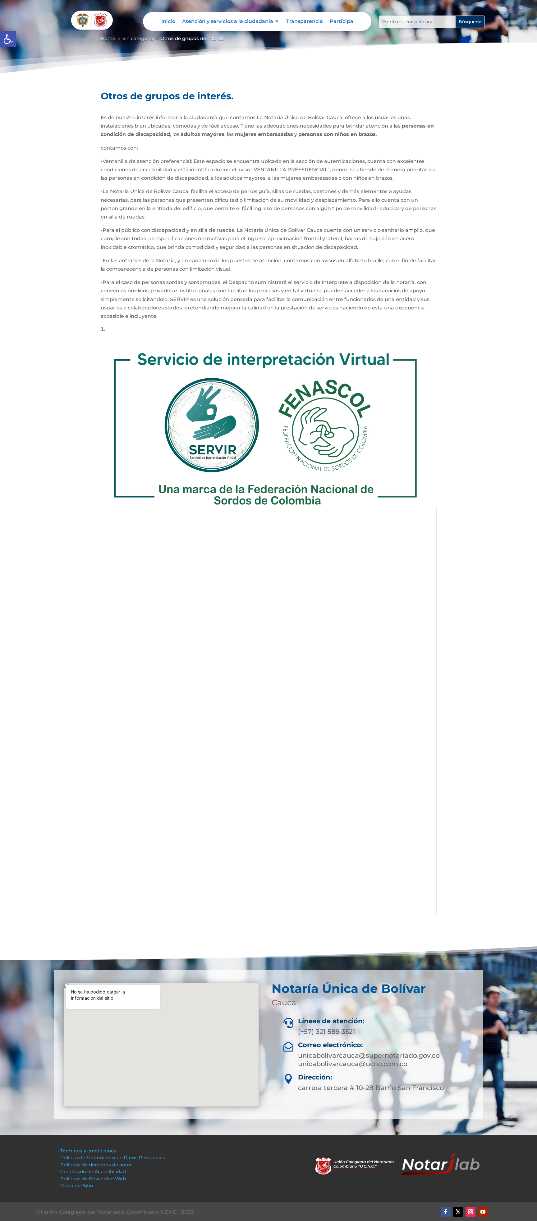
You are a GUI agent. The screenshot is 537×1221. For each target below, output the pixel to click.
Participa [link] (341, 21)
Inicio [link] (168, 21)
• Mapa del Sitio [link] (75, 1185)
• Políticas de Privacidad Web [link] (91, 1179)
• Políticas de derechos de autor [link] (94, 1165)
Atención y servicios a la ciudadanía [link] (227, 21)
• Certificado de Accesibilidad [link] (91, 1171)
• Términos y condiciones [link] (86, 1151)
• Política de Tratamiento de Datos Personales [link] (111, 1157)
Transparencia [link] (304, 21)
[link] (8, 39)
